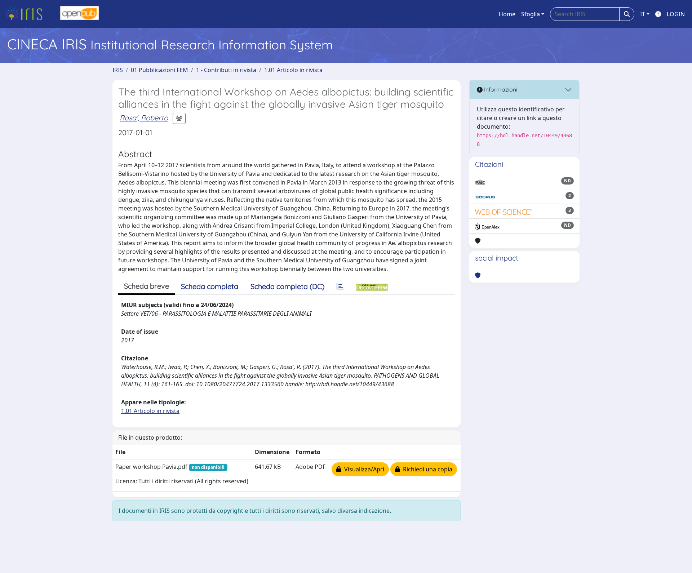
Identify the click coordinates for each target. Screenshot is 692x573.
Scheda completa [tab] (209, 286)
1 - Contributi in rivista (226, 70)
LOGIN (676, 14)
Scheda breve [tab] (146, 285)
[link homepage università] (79, 14)
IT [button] (642, 14)
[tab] (340, 286)
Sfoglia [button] (530, 14)
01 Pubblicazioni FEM (159, 70)
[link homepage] (26, 14)
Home (507, 14)
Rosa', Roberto (144, 117)
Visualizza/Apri (362, 469)
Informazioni (500, 89)
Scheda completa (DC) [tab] (287, 286)
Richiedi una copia (426, 469)
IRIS (117, 70)
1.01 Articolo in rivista (293, 70)
